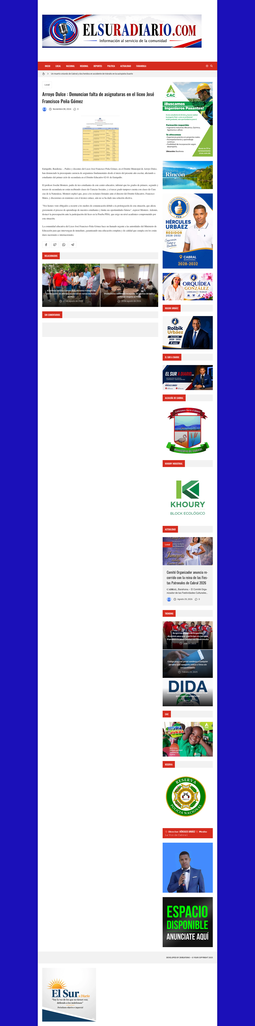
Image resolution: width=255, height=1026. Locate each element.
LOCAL (58, 66)
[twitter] (55, 244)
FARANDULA (141, 66)
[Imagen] (188, 551)
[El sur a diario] (44, 109)
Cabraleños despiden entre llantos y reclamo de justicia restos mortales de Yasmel (88, 74)
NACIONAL (70, 66)
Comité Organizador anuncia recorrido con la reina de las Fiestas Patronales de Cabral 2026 (187, 577)
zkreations (184, 958)
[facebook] (46, 244)
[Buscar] (211, 66)
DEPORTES (98, 66)
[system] (207, 66)
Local (47, 85)
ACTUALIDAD (125, 66)
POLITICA (111, 66)
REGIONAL (84, 66)
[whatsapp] (64, 244)
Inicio (47, 66)
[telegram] (72, 244)
